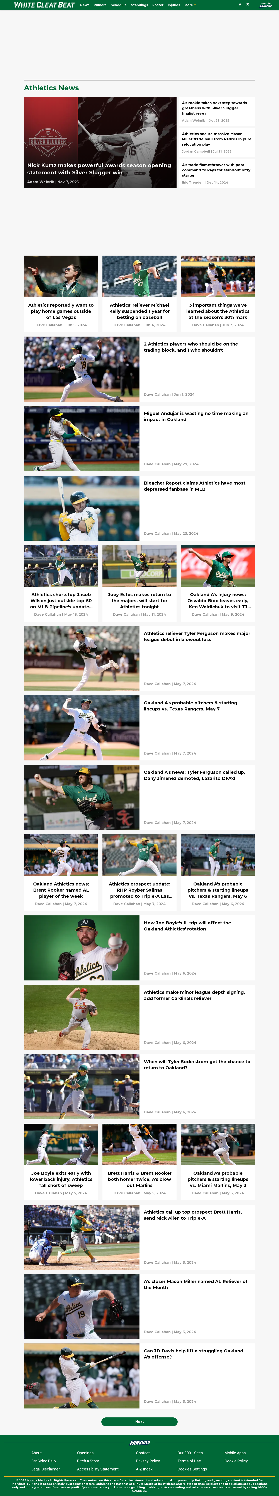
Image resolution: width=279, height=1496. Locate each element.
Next (139, 1422)
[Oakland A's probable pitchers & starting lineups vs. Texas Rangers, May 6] (218, 872)
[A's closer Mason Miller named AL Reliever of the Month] (139, 1306)
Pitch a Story (88, 1461)
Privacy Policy (148, 1461)
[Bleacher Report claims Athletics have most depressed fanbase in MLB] (139, 508)
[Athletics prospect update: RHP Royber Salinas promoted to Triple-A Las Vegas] (139, 872)
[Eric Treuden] (193, 182)
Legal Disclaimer (45, 1469)
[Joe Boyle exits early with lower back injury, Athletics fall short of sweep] (61, 1162)
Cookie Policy (236, 1461)
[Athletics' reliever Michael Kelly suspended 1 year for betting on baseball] (139, 294)
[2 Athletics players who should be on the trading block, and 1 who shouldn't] (139, 369)
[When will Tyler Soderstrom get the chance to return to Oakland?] (139, 1086)
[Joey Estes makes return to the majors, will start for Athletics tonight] (139, 583)
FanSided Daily (43, 1461)
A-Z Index (144, 1469)
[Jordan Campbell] (196, 151)
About (36, 1453)
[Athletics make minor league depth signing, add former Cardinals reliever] (139, 1017)
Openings (85, 1453)
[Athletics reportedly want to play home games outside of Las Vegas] (61, 294)
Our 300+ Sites (190, 1453)
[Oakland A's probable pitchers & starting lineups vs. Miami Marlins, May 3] (218, 1162)
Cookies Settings (192, 1469)
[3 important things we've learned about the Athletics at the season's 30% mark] (218, 294)
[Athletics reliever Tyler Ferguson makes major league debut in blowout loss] (139, 658)
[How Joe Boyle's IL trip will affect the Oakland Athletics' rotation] (139, 947)
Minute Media (37, 1480)
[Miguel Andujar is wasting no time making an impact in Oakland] (139, 438)
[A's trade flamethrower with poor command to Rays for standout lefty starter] (217, 173)
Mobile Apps (235, 1453)
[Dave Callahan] (49, 325)
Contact (143, 1453)
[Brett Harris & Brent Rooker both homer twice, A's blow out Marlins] (139, 1162)
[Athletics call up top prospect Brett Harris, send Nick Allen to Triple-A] (139, 1237)
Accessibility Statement (98, 1469)
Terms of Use (189, 1461)
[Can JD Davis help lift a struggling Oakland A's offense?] (139, 1375)
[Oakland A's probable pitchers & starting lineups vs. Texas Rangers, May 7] (139, 727)
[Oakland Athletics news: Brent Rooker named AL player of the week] (61, 872)
